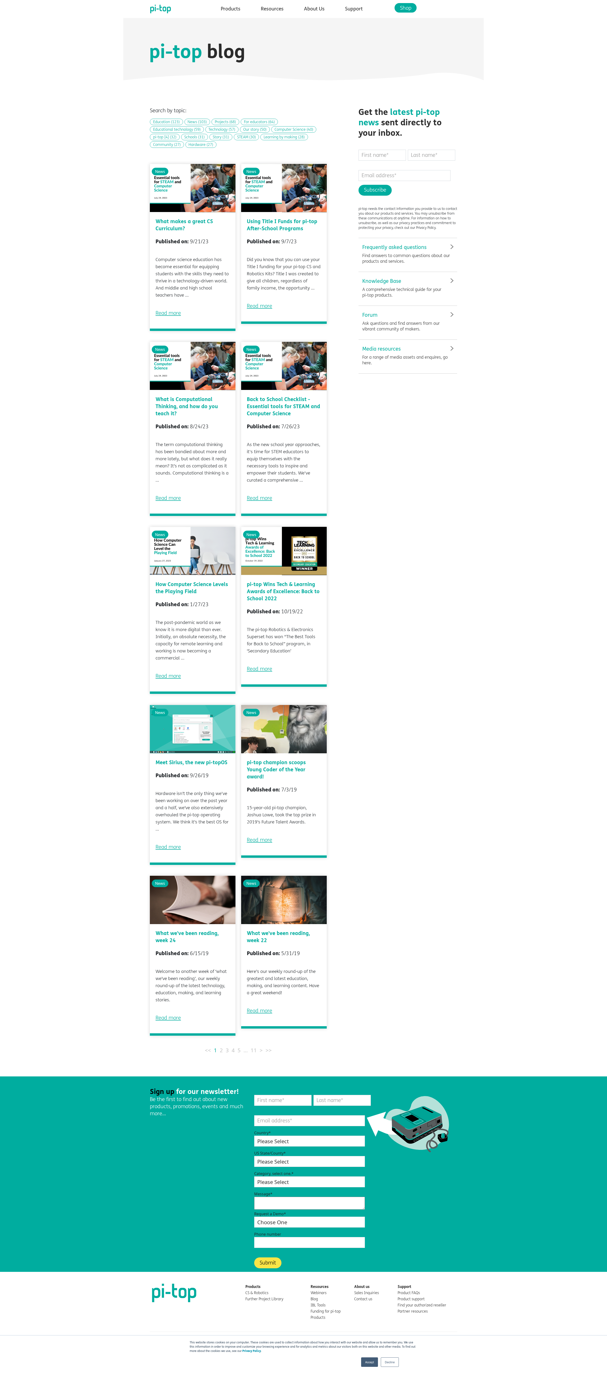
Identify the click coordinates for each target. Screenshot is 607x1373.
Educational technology (177, 129)
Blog (314, 1299)
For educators (259, 122)
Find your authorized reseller (422, 1305)
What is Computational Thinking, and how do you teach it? (187, 406)
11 (254, 1050)
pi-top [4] (164, 137)
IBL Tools (318, 1305)
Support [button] (354, 9)
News (197, 122)
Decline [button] (390, 1362)
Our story (255, 129)
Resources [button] (272, 9)
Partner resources (413, 1311)
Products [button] (230, 9)
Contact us (363, 1299)
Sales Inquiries (366, 1293)
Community (167, 144)
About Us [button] (314, 9)
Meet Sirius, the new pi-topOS (191, 762)
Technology (221, 129)
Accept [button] (369, 1362)
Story (221, 137)
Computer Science (294, 129)
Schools (194, 137)
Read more (168, 313)
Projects (225, 122)
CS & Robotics (256, 1293)
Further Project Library (264, 1299)
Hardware (201, 144)
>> (269, 1050)
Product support (411, 1299)
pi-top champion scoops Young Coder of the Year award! (276, 769)
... (246, 1050)
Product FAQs (409, 1293)
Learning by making (284, 137)
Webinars (318, 1293)
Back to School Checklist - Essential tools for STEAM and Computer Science (283, 406)
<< (208, 1050)
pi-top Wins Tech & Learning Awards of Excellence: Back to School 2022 (283, 591)
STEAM (246, 137)
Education (166, 122)
